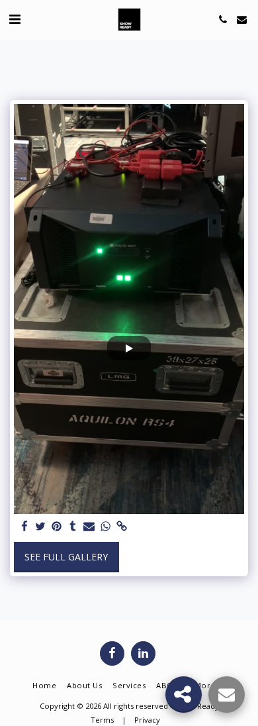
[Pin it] (57, 527)
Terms (102, 720)
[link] (122, 527)
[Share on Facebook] (24, 527)
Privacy (147, 720)
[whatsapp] (106, 527)
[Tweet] (41, 527)
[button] (14, 18)
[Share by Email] (89, 527)
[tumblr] (73, 527)
